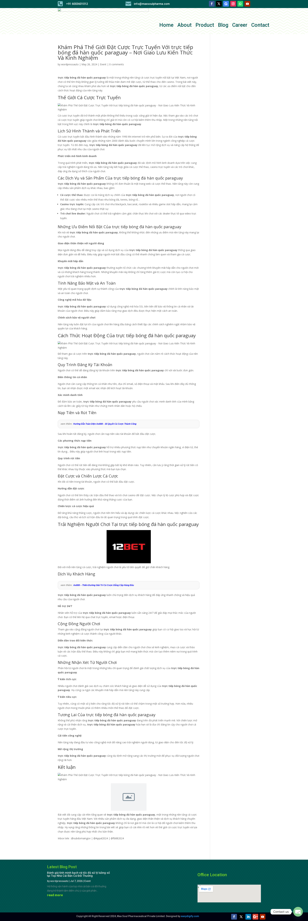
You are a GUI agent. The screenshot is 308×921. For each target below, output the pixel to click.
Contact (260, 26)
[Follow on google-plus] (255, 917)
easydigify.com (190, 916)
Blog (223, 26)
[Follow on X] (219, 4)
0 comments (116, 64)
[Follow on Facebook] (212, 4)
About (184, 26)
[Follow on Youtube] (247, 4)
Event (103, 64)
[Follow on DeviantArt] (226, 4)
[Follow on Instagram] (233, 4)
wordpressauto (70, 64)
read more (55, 895)
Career (239, 26)
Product (205, 26)
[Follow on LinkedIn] (248, 917)
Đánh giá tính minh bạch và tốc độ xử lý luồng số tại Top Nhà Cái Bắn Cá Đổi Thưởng (78, 874)
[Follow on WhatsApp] (240, 4)
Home (166, 26)
